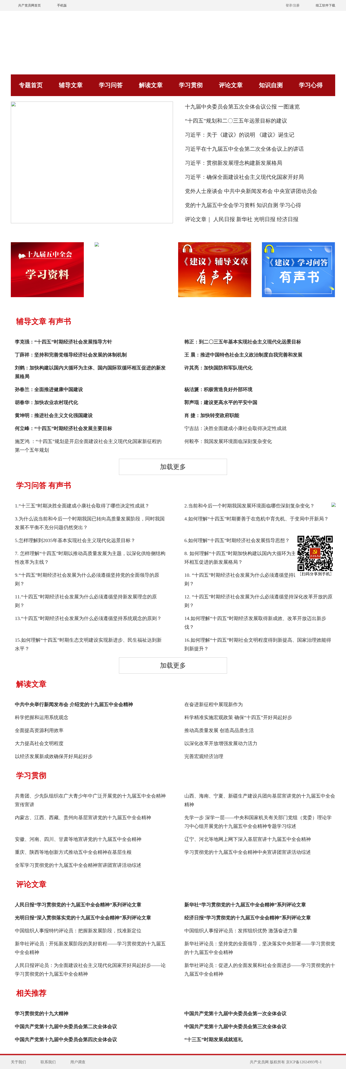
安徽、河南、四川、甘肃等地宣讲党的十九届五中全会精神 (78, 839)
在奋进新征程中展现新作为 (213, 704)
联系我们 (48, 1062)
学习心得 (311, 85)
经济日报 (287, 219)
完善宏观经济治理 (203, 756)
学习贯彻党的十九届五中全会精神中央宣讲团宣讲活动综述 (247, 852)
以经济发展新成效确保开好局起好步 (54, 756)
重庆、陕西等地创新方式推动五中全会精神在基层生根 (73, 852)
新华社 (245, 219)
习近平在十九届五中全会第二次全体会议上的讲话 (244, 149)
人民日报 (224, 219)
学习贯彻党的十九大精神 (41, 1013)
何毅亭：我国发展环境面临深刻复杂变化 (228, 441)
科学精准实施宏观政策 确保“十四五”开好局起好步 (238, 717)
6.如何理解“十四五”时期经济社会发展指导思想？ (237, 540)
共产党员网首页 (29, 5)
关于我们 (18, 1062)
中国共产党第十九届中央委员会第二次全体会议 (66, 1026)
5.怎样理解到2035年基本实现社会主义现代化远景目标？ (75, 540)
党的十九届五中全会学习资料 (220, 205)
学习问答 (111, 85)
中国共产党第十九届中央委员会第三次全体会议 (235, 1026)
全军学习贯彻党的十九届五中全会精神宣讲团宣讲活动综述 (78, 865)
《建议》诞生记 (275, 135)
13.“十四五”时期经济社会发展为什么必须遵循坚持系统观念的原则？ (88, 618)
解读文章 (151, 85)
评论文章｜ (198, 219)
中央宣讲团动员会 (295, 191)
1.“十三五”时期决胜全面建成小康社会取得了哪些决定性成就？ (82, 506)
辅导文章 (71, 85)
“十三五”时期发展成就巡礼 (213, 1039)
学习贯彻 (191, 85)
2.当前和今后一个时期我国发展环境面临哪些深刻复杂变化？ (249, 506)
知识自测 (271, 85)
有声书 (59, 321)
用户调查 (77, 1062)
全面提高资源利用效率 (39, 730)
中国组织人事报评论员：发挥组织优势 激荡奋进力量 (241, 930)
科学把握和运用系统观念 (41, 717)
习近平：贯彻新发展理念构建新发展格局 (233, 163)
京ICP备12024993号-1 (304, 1062)
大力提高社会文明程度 (39, 743)
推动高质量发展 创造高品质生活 (219, 730)
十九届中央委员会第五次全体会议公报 (231, 107)
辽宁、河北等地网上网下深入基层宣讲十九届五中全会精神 (247, 839)
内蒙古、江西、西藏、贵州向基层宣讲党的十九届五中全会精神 (83, 817)
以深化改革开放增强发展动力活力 (220, 743)
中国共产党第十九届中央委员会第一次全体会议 (235, 1013)
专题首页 (31, 85)
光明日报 (264, 219)
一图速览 (289, 107)
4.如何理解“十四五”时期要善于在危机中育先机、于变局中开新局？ (256, 519)
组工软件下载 (325, 5)
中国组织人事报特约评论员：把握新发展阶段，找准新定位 (78, 930)
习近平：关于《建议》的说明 (220, 135)
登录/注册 (293, 5)
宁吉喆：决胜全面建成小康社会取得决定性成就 (235, 428)
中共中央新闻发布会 (248, 191)
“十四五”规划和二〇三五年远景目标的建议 (236, 121)
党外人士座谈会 (204, 191)
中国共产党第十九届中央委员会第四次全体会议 (66, 1039)
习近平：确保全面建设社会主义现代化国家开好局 (244, 177)
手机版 (62, 5)
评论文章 (231, 85)
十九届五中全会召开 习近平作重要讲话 (92, 207)
